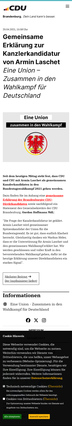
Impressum (36, 330)
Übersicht (55, 386)
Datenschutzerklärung (46, 378)
